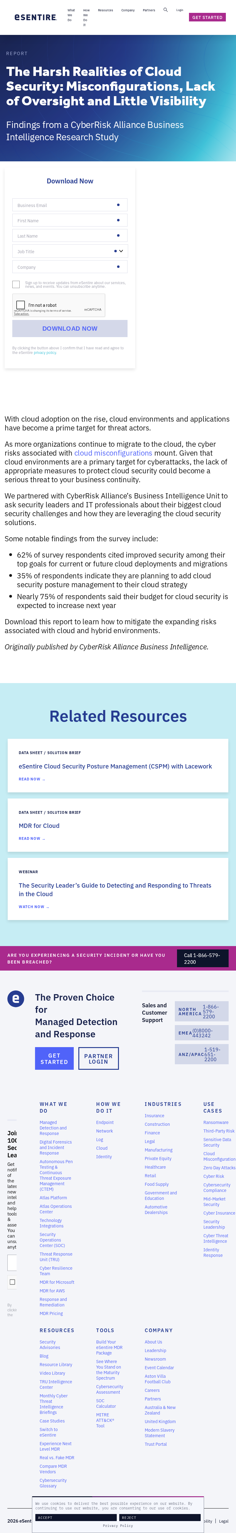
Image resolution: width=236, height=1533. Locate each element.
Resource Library (56, 1364)
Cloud (102, 1148)
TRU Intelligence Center (56, 1384)
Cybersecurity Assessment (109, 1389)
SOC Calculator (106, 1403)
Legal (150, 1141)
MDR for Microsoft (57, 1282)
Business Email (29, 208)
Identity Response (213, 1252)
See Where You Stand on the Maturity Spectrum (108, 1369)
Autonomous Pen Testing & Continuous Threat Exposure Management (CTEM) (56, 1175)
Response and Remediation (53, 1301)
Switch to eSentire (49, 1431)
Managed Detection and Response (53, 1127)
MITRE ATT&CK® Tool (105, 1420)
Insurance (154, 1115)
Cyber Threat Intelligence (215, 1238)
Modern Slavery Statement (160, 1432)
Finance (152, 1132)
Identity (104, 1156)
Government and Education (161, 1195)
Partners (153, 1398)
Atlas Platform (53, 1197)
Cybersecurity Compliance (216, 1187)
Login (179, 10)
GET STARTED (54, 1058)
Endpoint (105, 1122)
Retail (150, 1175)
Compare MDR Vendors (53, 1468)
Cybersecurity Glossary (53, 1482)
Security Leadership (214, 1224)
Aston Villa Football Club (158, 1378)
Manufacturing (158, 1149)
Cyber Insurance (219, 1213)
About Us (153, 1341)
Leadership (155, 1350)
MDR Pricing (51, 1313)
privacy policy (45, 352)
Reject (129, 1517)
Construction (157, 1124)
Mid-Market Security (214, 1201)
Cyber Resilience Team (56, 1270)
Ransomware (216, 1122)
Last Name (25, 239)
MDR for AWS (52, 1290)
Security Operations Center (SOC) (52, 1239)
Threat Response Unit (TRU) (56, 1256)
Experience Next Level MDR (56, 1446)
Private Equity (158, 1158)
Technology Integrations (52, 1222)
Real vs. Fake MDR (57, 1457)
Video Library (52, 1373)
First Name (25, 224)
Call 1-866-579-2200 (202, 958)
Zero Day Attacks (219, 1167)
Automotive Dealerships (156, 1209)
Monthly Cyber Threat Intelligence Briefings (54, 1404)
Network (104, 1130)
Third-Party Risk (218, 1130)
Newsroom (155, 1359)
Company (24, 270)
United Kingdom (160, 1421)
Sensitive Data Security (217, 1142)
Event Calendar (159, 1367)
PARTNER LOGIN (98, 1058)
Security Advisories (50, 1344)
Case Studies (52, 1420)
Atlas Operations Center (56, 1208)
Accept (45, 1517)
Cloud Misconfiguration (219, 1156)
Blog (44, 1355)
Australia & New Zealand (160, 1409)
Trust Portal (156, 1444)
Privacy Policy (118, 1526)
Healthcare (155, 1167)
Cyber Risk (213, 1176)
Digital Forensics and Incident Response (56, 1147)
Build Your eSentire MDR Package (109, 1347)
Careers (152, 1390)
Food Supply (157, 1184)
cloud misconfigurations (113, 452)
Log (99, 1139)
